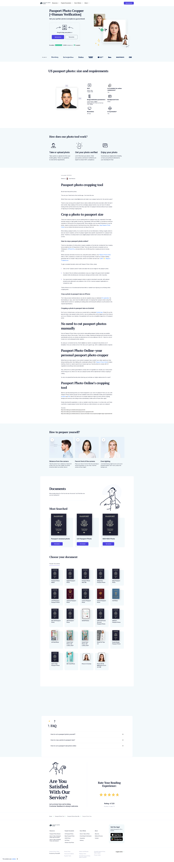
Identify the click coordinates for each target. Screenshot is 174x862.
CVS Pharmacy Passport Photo (55, 601)
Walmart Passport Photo (116, 621)
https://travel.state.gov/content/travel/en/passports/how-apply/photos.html (77, 411)
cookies (14, 859)
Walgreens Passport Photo (101, 581)
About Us (97, 833)
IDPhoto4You (71, 249)
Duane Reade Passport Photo (116, 643)
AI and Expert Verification (85, 836)
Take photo (71, 37)
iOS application (105, 298)
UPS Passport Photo (70, 621)
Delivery (82, 840)
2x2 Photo (67, 840)
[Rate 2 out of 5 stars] (105, 795)
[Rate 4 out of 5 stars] (113, 795)
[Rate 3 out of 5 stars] (109, 795)
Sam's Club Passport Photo (55, 664)
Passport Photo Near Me (86, 581)
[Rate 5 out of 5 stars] (117, 795)
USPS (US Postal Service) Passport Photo (101, 622)
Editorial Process (99, 836)
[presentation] (87, 431)
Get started (57, 544)
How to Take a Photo (85, 833)
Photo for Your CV (101, 643)
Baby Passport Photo (116, 581)
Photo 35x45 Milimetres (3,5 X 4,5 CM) (101, 665)
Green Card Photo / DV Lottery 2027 (70, 644)
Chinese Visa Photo (69, 842)
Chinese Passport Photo (71, 601)
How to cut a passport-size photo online (63, 746)
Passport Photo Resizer (55, 833)
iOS (69, 396)
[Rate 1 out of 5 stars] (101, 795)
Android (63, 396)
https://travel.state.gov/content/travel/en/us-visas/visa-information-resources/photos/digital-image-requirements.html (86, 413)
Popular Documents (54, 563)
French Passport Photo (101, 601)
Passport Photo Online (105, 254)
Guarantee (82, 838)
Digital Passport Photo (71, 581)
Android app (99, 312)
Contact (97, 838)
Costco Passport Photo (86, 601)
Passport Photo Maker (55, 581)
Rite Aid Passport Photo (56, 621)
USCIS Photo (67, 838)
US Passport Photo (69, 833)
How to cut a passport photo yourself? (63, 734)
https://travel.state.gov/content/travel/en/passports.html (73, 409)
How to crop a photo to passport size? (63, 740)
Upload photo (128, 3)
